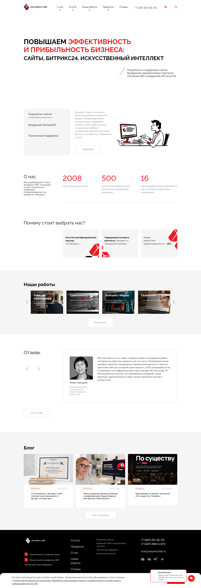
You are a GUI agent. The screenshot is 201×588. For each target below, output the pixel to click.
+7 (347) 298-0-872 (153, 544)
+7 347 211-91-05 (146, 7)
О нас (60, 7)
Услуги (72, 7)
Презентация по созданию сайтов (45, 554)
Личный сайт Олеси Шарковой (38, 565)
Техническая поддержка (107, 550)
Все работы (100, 322)
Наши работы (89, 7)
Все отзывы (37, 413)
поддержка (43, 135)
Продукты (108, 7)
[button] (173, 302)
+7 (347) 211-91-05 (152, 539)
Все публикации (100, 515)
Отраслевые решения (106, 553)
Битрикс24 (42, 124)
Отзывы (123, 7)
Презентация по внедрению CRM (44, 560)
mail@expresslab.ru (153, 551)
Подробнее (88, 149)
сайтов (40, 114)
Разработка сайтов (104, 540)
